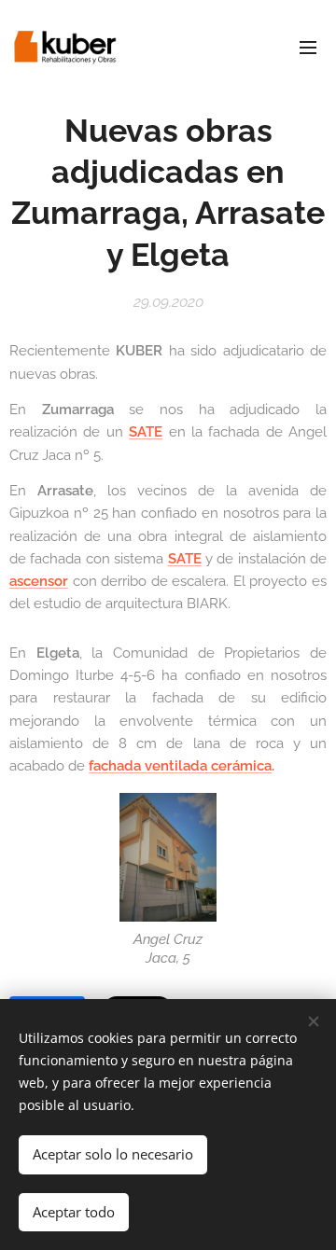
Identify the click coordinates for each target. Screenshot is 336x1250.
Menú (308, 46)
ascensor (38, 581)
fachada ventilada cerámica (180, 765)
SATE (145, 432)
